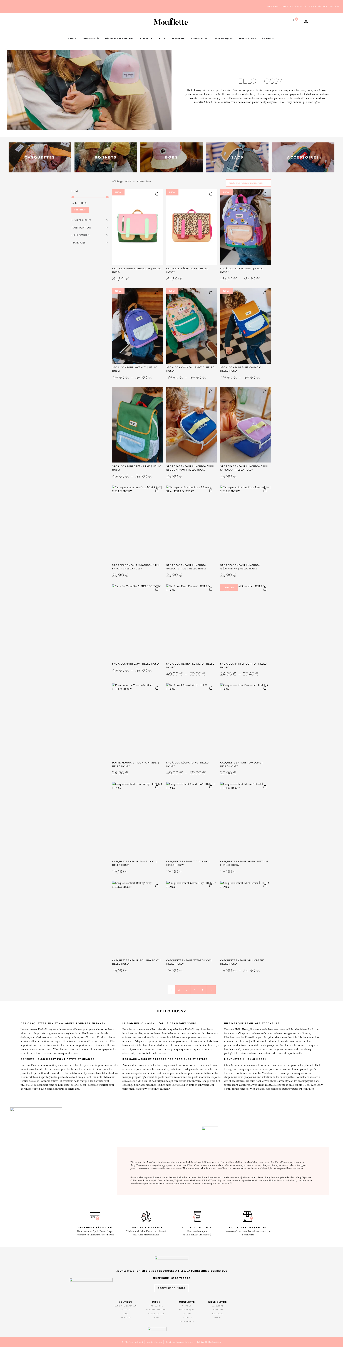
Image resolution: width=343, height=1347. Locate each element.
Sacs (237, 157)
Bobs (171, 157)
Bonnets (106, 157)
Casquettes (40, 157)
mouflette (187, 1302)
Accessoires (303, 157)
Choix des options (266, 193)
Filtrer (80, 209)
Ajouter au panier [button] (158, 193)
